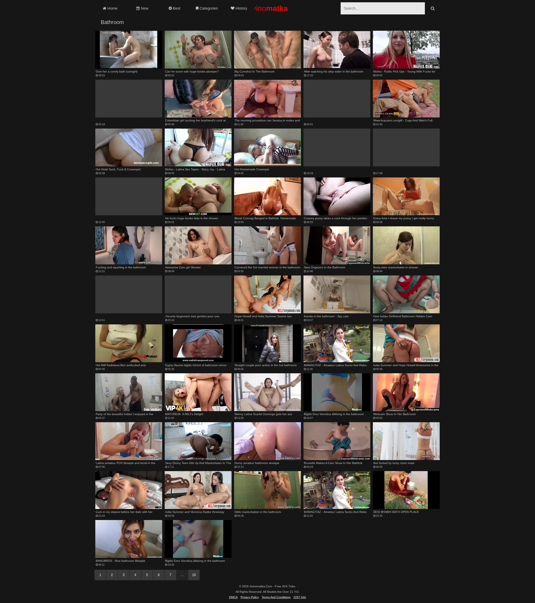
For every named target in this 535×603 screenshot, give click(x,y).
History (240, 8)
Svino (267, 8)
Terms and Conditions (276, 597)
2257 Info (299, 597)
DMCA (233, 597)
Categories (208, 8)
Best (176, 8)
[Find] (433, 8)
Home (111, 8)
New (144, 8)
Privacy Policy (250, 597)
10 (194, 575)
